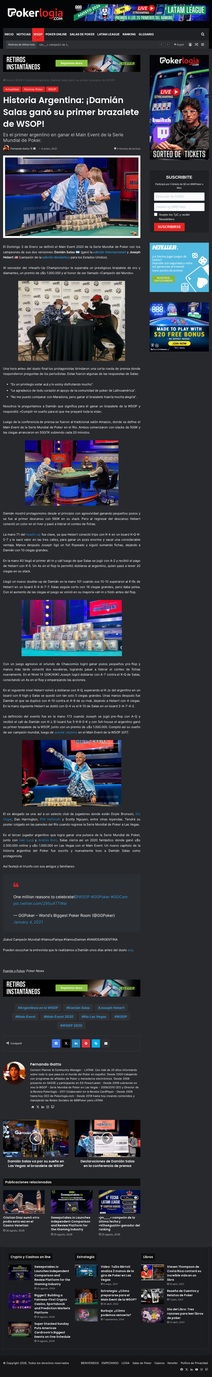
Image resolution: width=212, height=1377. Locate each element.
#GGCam (119, 897)
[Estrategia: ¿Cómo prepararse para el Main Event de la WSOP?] (86, 1296)
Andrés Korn (47, 840)
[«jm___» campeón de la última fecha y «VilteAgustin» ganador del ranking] (119, 1201)
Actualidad (12, 89)
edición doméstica (56, 257)
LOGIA (126, 1363)
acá (130, 950)
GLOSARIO (146, 34)
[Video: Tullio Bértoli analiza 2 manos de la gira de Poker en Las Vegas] (86, 1271)
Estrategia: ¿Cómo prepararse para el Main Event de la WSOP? (119, 1295)
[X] (37, 1107)
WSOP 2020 (72, 1025)
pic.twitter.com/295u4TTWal (40, 903)
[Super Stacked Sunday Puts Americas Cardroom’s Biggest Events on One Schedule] (19, 1329)
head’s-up (33, 534)
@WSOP (82, 897)
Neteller (172, 1363)
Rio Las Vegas (95, 1017)
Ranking (129, 34)
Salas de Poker (82, 34)
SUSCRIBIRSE (169, 227)
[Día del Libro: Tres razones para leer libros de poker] (152, 1315)
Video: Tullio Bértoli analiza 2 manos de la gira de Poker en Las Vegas (117, 1273)
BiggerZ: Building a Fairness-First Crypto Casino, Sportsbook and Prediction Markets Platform (52, 1304)
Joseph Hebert (112, 1008)
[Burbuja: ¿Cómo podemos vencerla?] (86, 1315)
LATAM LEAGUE (108, 34)
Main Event (26, 1017)
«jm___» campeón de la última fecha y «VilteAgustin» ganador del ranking (86, 44)
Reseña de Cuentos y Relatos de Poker (183, 1293)
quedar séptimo (65, 732)
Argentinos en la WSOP (39, 1008)
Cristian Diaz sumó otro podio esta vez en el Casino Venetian (21, 1221)
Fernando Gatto (20, 148)
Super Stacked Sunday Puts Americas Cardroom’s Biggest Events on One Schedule (52, 1330)
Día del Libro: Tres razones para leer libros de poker (185, 1313)
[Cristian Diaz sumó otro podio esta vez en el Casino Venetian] (24, 1201)
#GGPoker (100, 897)
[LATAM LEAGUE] (71, 63)
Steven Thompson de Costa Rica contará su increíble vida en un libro (184, 1273)
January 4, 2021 (28, 922)
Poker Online (56, 34)
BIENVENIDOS (90, 1363)
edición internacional (109, 252)
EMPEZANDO (110, 1363)
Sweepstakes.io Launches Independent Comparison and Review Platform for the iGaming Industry (70, 1223)
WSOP (38, 34)
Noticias (24, 34)
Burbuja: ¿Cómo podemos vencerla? (116, 1313)
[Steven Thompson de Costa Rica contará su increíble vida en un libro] (152, 1272)
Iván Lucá (26, 840)
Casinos (159, 1363)
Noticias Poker (33, 89)
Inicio (9, 34)
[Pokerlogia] (35, 14)
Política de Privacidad (194, 1363)
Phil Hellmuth (50, 819)
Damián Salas (79, 1008)
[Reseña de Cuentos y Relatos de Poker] (152, 1296)
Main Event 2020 (59, 1017)
